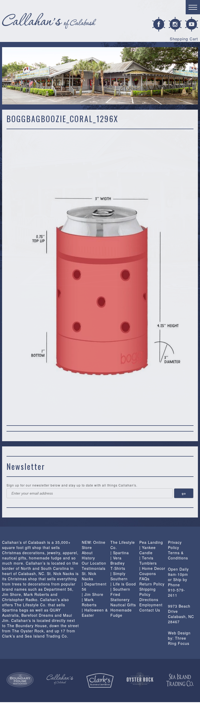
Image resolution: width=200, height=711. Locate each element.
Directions (148, 599)
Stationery (120, 599)
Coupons (147, 573)
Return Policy (152, 584)
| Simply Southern (119, 576)
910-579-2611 (176, 592)
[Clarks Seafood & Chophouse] (100, 680)
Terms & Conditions (178, 555)
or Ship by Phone (177, 582)
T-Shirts (117, 568)
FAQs (144, 578)
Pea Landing (151, 542)
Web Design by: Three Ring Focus (179, 638)
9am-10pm (178, 574)
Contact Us (149, 610)
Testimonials (93, 568)
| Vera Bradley (117, 560)
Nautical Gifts (123, 604)
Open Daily (178, 569)
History (88, 557)
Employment (150, 604)
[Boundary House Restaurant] (20, 680)
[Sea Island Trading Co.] (179, 680)
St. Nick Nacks (89, 576)
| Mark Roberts (89, 602)
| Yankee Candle (147, 550)
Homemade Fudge (121, 612)
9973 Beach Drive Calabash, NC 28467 (181, 613)
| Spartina (119, 552)
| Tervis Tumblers (148, 560)
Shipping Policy (147, 592)
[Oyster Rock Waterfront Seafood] (140, 680)
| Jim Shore (92, 594)
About (87, 552)
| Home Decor (152, 568)
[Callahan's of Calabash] (60, 679)
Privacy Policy (175, 545)
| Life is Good (123, 584)
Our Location (94, 563)
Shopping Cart (184, 38)
